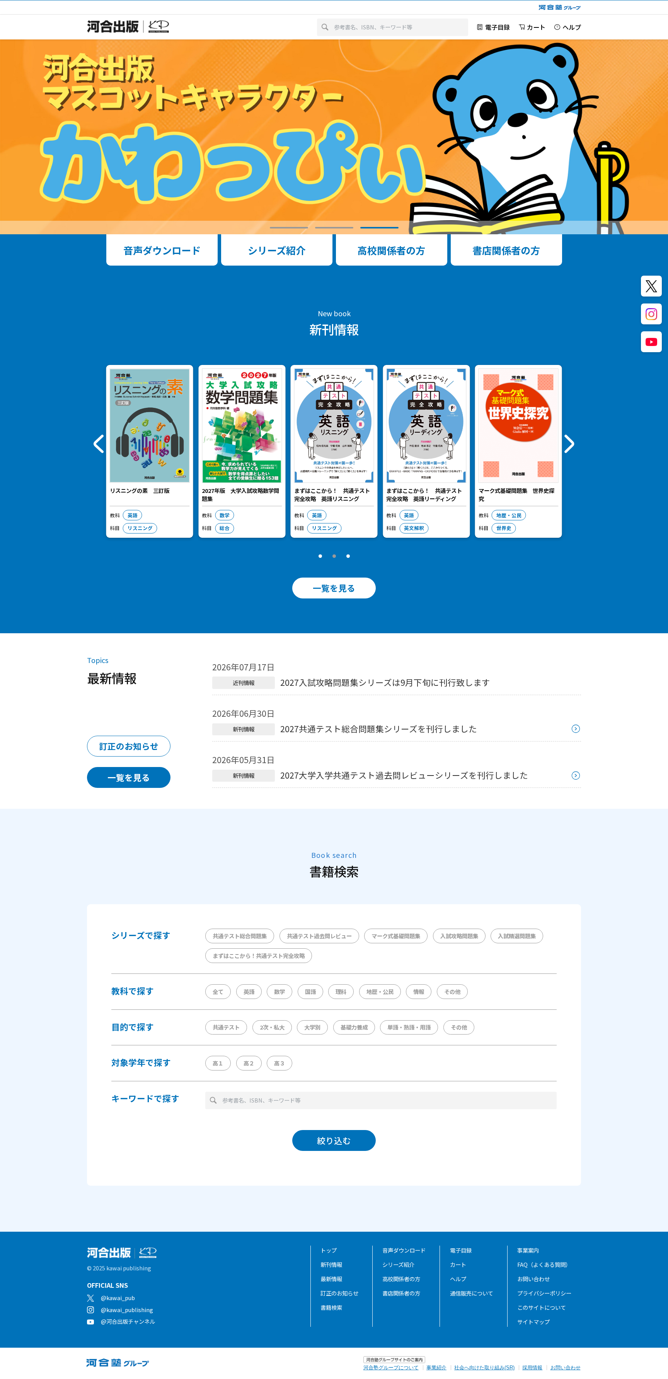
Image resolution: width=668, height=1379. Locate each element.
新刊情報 (331, 1264)
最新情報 (331, 1279)
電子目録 (461, 1250)
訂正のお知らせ (128, 746)
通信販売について (471, 1293)
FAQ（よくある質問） (544, 1264)
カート (458, 1264)
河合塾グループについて (391, 1367)
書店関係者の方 (401, 1293)
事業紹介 (436, 1367)
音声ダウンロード (404, 1250)
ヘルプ (458, 1279)
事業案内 (528, 1250)
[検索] (325, 27)
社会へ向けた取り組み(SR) (484, 1367)
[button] (289, 227)
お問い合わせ (533, 1279)
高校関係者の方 (401, 1279)
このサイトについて (541, 1307)
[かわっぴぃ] (334, 136)
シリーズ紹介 (398, 1264)
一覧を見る (334, 588)
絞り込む (334, 1140)
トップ (328, 1250)
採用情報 (532, 1367)
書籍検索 (331, 1307)
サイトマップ (533, 1322)
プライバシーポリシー (544, 1293)
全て (218, 991)
